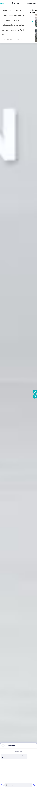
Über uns (15, 3)
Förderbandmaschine (9, 35)
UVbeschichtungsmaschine (11, 10)
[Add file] (2, 785)
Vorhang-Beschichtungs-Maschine (14, 30)
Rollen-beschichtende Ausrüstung (14, 25)
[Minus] (34, 746)
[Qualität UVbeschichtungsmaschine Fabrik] (18, 394)
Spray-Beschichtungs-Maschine (13, 15)
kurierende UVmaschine (10, 20)
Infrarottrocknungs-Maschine (12, 40)
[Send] (34, 785)
